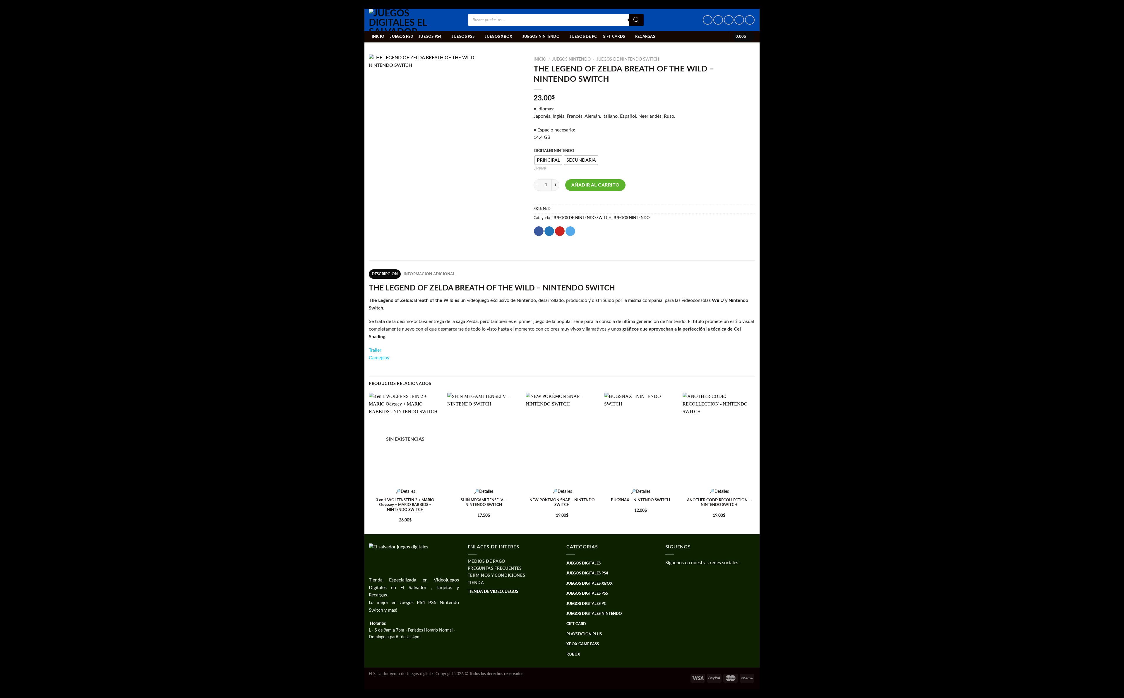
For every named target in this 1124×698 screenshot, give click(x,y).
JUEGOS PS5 (463, 36)
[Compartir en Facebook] (539, 231)
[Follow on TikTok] (729, 20)
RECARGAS (645, 36)
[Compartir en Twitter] (549, 231)
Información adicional (429, 274)
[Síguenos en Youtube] (750, 20)
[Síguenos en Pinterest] (739, 20)
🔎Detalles (405, 491)
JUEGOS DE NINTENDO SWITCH (628, 59)
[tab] (385, 274)
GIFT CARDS (614, 36)
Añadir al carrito (595, 185)
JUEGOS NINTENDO (541, 36)
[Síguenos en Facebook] (707, 20)
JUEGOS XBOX (498, 36)
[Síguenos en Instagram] (718, 20)
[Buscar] (636, 20)
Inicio (378, 36)
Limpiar (540, 168)
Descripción (385, 274)
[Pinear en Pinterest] (560, 231)
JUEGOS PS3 (401, 36)
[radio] (548, 160)
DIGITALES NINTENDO (554, 151)
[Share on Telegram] (570, 231)
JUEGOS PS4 (430, 36)
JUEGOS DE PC (583, 36)
